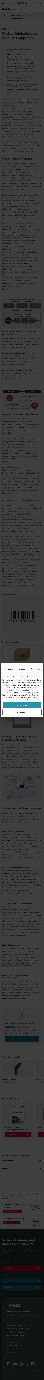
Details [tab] (22, 669)
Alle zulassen (22, 705)
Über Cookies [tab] (36, 669)
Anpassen (21, 712)
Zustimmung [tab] (8, 669)
